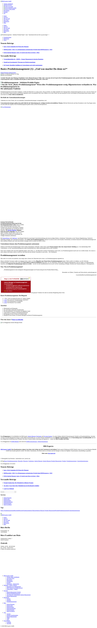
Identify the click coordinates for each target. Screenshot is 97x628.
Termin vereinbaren (8, 3)
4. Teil (5, 302)
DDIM (12, 441)
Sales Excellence (8, 504)
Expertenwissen (7, 37)
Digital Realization (8, 502)
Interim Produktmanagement (13, 593)
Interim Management (12, 596)
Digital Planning (4, 72)
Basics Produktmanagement (10, 461)
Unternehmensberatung (82, 461)
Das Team (6, 20)
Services (6, 17)
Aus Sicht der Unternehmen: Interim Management (19, 594)
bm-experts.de (51, 453)
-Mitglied (16, 441)
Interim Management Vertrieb (14, 592)
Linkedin (9, 622)
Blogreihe (20, 461)
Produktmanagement (71, 461)
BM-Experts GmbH (6, 449)
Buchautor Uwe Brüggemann (14, 586)
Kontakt (6, 12)
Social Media (7, 620)
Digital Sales (7, 499)
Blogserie (25, 461)
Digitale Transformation (12, 615)
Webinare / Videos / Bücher (10, 585)
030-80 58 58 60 (8, 5)
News (5, 40)
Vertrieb (8, 599)
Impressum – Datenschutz (13, 584)
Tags (5, 612)
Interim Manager (12, 230)
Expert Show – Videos (12, 589)
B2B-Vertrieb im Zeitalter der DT (15, 588)
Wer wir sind (7, 18)
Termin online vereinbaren (13, 577)
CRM (8, 618)
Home (5, 16)
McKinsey (14, 238)
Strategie (9, 600)
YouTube (9, 623)
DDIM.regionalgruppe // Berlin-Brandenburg (37, 441)
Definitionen (10, 581)
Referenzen (6, 21)
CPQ (8, 619)
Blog (5, 22)
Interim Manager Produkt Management (52, 461)
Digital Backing (7, 503)
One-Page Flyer (10, 578)
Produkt (64, 461)
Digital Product (12, 72)
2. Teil (5, 299)
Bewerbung (6, 10)
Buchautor (38, 436)
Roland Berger (6, 238)
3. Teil (5, 301)
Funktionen (31, 461)
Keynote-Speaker (48, 436)
